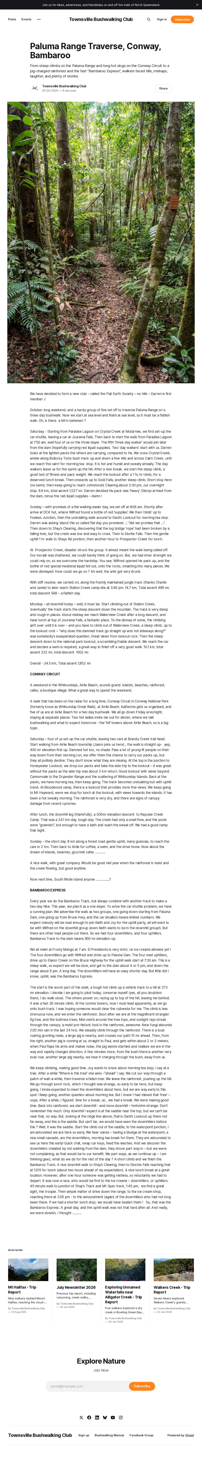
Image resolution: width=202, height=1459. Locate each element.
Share (163, 88)
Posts (12, 19)
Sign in (162, 19)
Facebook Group (141, 1435)
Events (26, 19)
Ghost (189, 1435)
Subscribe (182, 19)
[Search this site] (149, 19)
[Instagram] (121, 1418)
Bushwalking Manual (109, 1435)
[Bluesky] (105, 1418)
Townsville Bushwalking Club (101, 19)
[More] (39, 19)
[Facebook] (89, 1418)
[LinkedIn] (97, 1418)
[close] (197, 5)
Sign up (83, 1435)
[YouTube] (113, 1418)
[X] (81, 1418)
